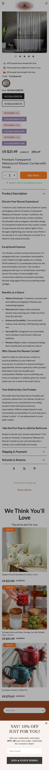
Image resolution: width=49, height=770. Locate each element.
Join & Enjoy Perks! (24, 760)
